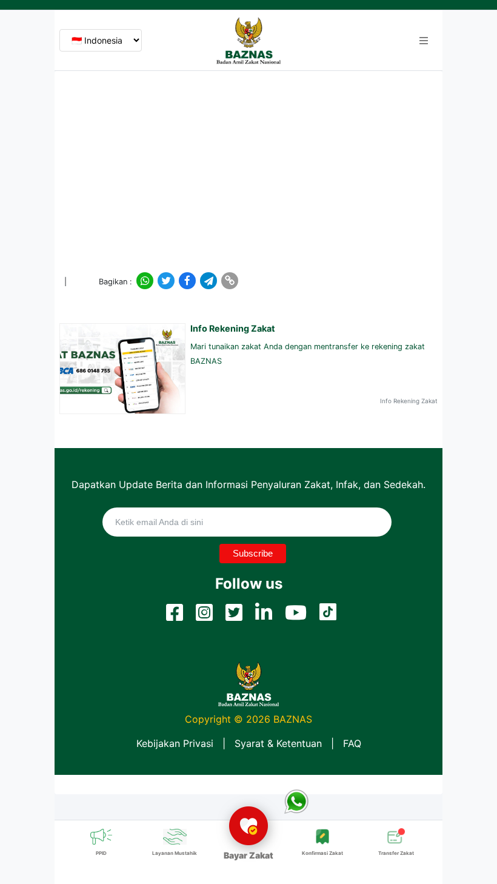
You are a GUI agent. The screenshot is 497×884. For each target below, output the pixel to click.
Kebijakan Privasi (174, 743)
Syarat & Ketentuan (278, 743)
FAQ (352, 743)
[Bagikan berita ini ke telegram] (208, 281)
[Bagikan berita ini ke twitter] (165, 281)
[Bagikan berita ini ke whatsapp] (144, 281)
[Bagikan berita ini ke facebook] (187, 281)
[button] (424, 40)
